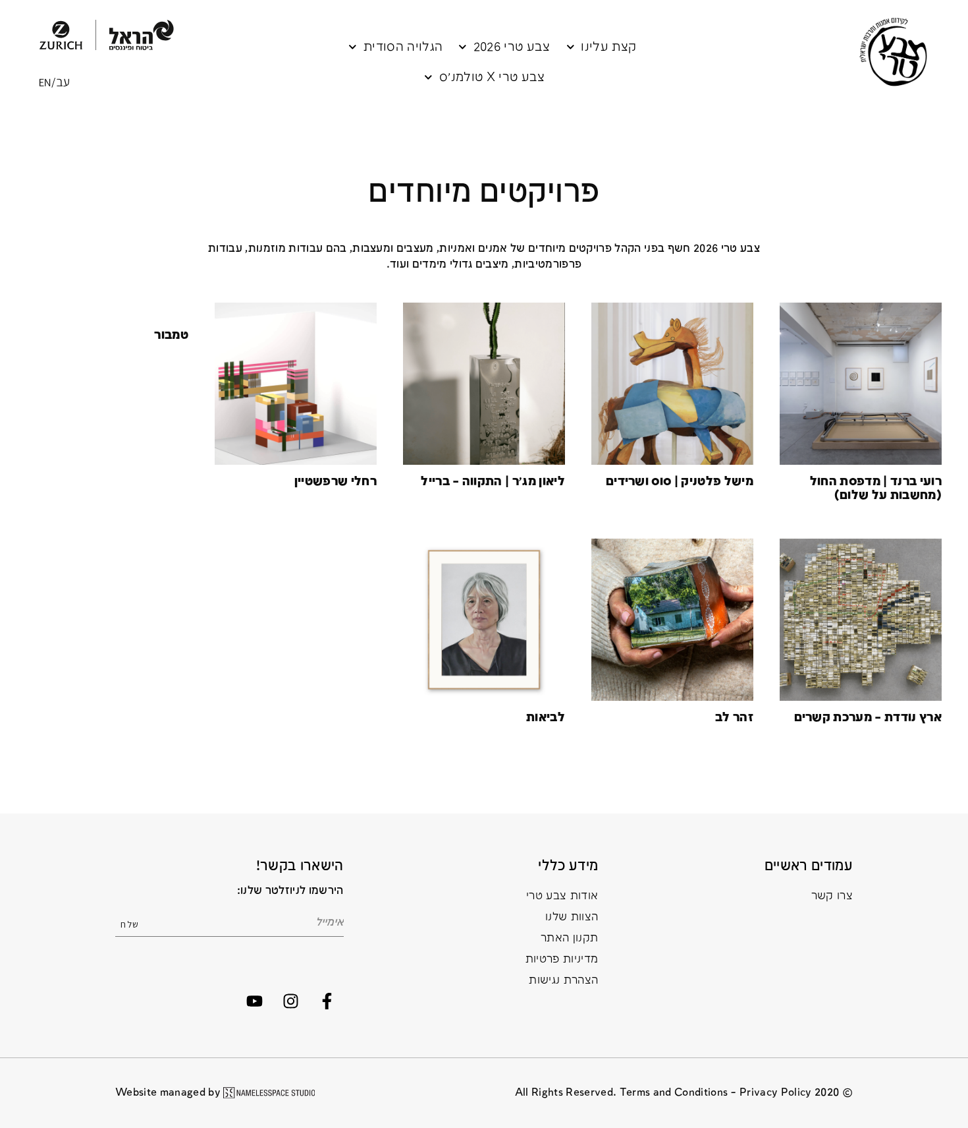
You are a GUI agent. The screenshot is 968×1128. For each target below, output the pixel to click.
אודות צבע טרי (562, 896)
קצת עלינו (608, 47)
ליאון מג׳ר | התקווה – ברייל (493, 481)
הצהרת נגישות (563, 980)
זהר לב (734, 717)
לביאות (545, 717)
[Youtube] (254, 1001)
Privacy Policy (775, 1092)
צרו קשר (832, 896)
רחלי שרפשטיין (335, 481)
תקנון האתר (569, 938)
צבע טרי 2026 (512, 47)
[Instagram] (290, 1001)
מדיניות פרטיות (562, 959)
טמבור (171, 335)
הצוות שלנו (571, 917)
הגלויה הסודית (403, 47)
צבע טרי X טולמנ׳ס (492, 77)
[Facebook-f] (327, 1001)
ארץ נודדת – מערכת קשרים (868, 717)
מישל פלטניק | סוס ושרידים (679, 481)
